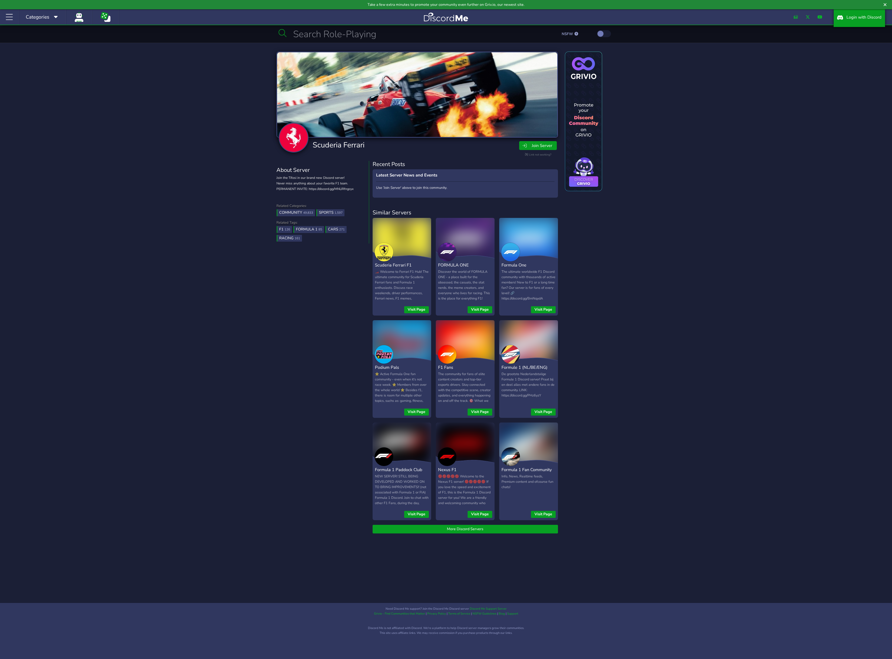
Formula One (514, 265)
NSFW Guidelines (484, 614)
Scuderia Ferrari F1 (393, 265)
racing (289, 238)
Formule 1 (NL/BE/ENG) (525, 367)
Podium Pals (387, 367)
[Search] (282, 33)
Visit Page (416, 309)
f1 (284, 229)
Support (512, 614)
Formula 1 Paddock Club (398, 470)
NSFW (568, 34)
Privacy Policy (436, 614)
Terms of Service (459, 614)
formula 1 (309, 229)
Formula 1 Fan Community (527, 470)
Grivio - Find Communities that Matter (399, 614)
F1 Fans (445, 367)
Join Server (542, 145)
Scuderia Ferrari (338, 145)
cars (336, 229)
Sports (331, 212)
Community (296, 212)
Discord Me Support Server (488, 609)
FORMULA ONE (453, 265)
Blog (501, 614)
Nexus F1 (447, 470)
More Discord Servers (465, 529)
